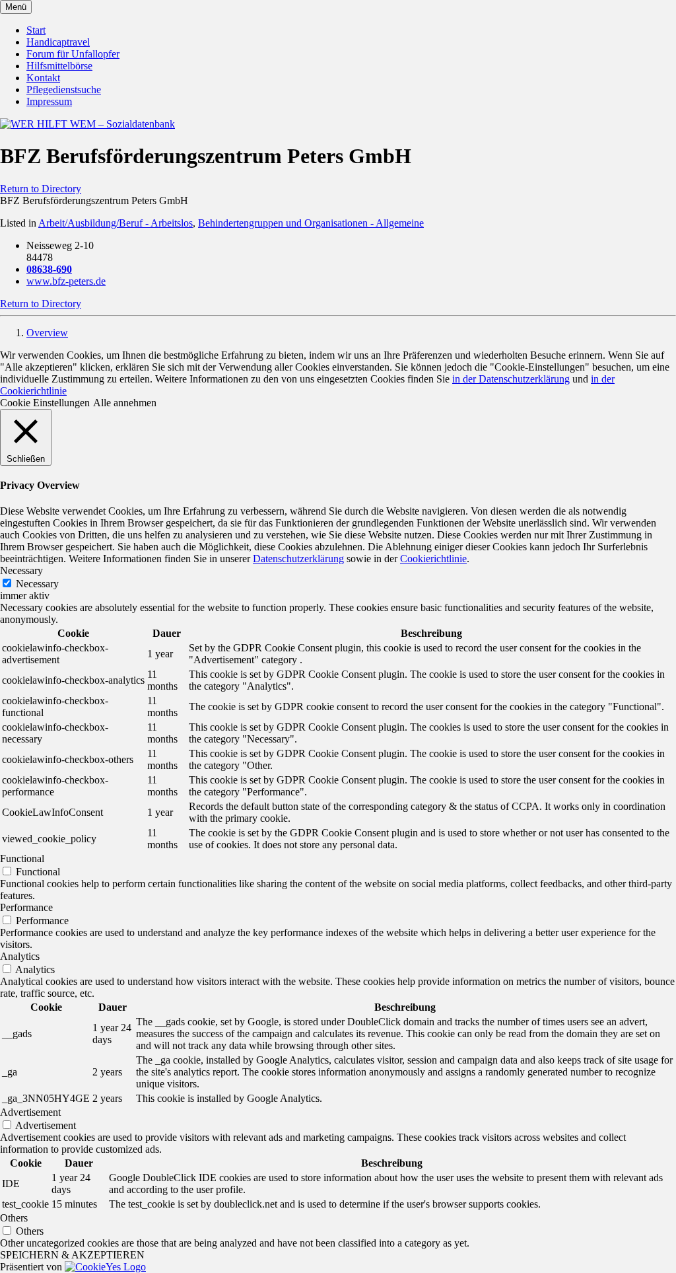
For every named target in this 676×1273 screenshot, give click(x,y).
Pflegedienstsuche (63, 89)
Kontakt (43, 77)
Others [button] (14, 1217)
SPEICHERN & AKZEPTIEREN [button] (72, 1254)
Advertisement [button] (30, 1112)
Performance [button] (26, 907)
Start (36, 30)
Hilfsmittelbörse (59, 65)
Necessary (37, 583)
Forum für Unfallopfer (72, 53)
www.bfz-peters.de (66, 281)
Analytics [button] (20, 956)
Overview (47, 332)
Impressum (49, 101)
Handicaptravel (58, 42)
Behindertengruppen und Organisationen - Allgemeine (311, 223)
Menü (15, 7)
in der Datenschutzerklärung (511, 378)
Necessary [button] (21, 570)
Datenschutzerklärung (298, 558)
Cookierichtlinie (433, 558)
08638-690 (49, 269)
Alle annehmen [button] (124, 402)
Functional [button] (22, 858)
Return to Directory (40, 188)
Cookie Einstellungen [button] (45, 402)
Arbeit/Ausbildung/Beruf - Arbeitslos (115, 223)
